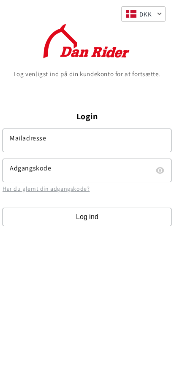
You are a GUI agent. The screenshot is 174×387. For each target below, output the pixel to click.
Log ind (87, 216)
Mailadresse (28, 138)
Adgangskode (31, 168)
